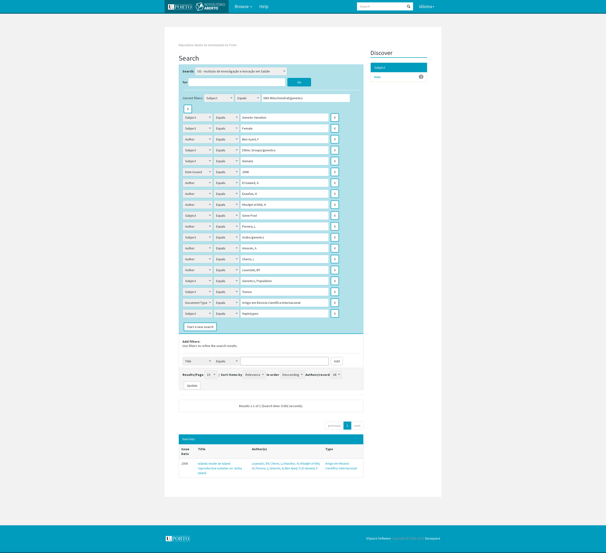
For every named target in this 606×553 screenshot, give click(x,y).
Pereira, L (261, 468)
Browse (242, 6)
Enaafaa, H (291, 463)
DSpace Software (378, 538)
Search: (188, 71)
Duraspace (432, 538)
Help (263, 6)
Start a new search (200, 327)
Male (377, 77)
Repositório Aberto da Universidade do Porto (208, 45)
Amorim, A (276, 468)
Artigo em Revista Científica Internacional (341, 465)
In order (273, 375)
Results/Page (193, 375)
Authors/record (317, 375)
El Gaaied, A (309, 468)
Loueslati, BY (260, 463)
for (185, 82)
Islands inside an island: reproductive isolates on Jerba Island (220, 468)
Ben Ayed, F (292, 468)
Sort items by (231, 375)
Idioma (425, 6)
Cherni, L (276, 463)
